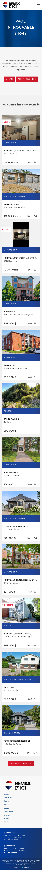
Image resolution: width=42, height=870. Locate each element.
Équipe (6, 801)
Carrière (7, 815)
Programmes (8, 811)
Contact (7, 822)
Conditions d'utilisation (22, 863)
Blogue (6, 818)
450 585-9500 (12, 840)
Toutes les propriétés (21, 763)
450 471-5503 (12, 853)
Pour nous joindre (27, 79)
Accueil (9, 79)
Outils (6, 808)
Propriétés (8, 797)
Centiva (25, 867)
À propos (7, 804)
